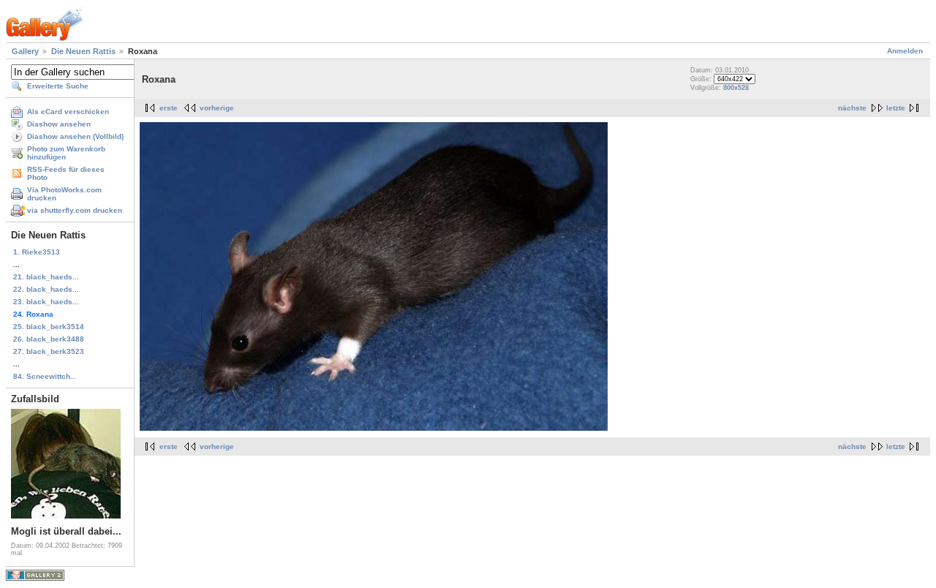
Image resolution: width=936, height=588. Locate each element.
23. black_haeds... (46, 302)
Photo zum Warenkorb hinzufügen (66, 153)
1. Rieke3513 (36, 252)
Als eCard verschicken (68, 112)
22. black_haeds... (46, 289)
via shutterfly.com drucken (74, 210)
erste (168, 108)
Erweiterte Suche (57, 86)
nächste (852, 108)
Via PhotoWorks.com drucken (64, 194)
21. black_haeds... (46, 277)
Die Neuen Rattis (83, 51)
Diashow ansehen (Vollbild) (75, 136)
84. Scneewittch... (45, 376)
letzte (895, 108)
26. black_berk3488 (48, 339)
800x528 (736, 87)
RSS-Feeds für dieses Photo (66, 173)
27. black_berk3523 (48, 351)
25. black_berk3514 (48, 327)
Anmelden (905, 51)
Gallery (25, 51)
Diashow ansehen (59, 124)
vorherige (217, 108)
